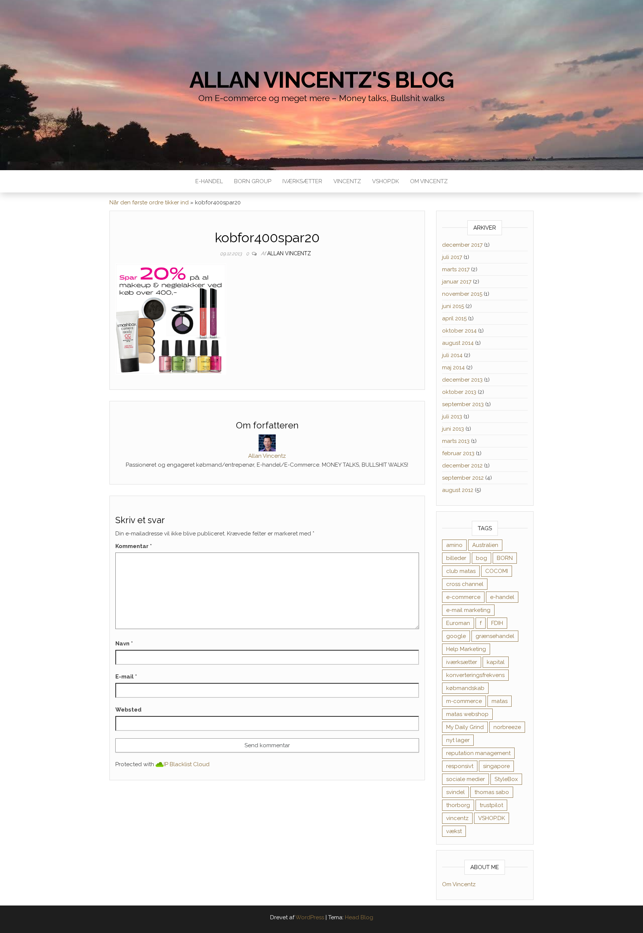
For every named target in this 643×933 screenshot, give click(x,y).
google (456, 636)
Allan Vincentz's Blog (321, 80)
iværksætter (461, 662)
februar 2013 (458, 453)
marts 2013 (456, 441)
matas (500, 701)
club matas (461, 571)
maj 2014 (453, 367)
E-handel (209, 181)
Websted (128, 709)
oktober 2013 (459, 392)
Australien (485, 545)
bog (481, 558)
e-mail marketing (468, 610)
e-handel (502, 597)
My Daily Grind (465, 727)
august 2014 (458, 343)
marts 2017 (456, 269)
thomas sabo (491, 792)
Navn (124, 643)
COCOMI (496, 571)
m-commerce (464, 701)
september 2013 (463, 404)
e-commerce (463, 597)
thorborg (458, 805)
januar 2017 (456, 281)
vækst (454, 831)
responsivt (459, 766)
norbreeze (507, 727)
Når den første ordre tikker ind (149, 202)
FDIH (497, 623)
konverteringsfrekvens (475, 675)
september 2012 (463, 477)
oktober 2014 (459, 330)
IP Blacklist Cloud (186, 764)
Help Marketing (466, 649)
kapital (496, 662)
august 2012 (457, 490)
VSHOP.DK (385, 181)
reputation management (478, 753)
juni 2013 (453, 428)
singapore (496, 766)
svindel (455, 792)
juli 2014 (452, 355)
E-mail (126, 676)
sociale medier (465, 779)
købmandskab (465, 688)
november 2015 (462, 294)
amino (454, 545)
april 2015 (454, 318)
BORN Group (252, 181)
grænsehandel (495, 636)
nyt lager (458, 740)
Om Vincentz (429, 181)
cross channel (464, 584)
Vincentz (347, 181)
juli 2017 (452, 257)
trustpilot (491, 805)
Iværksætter (302, 181)
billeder (456, 558)
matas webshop (467, 714)
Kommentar (133, 546)
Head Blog (359, 917)
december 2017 (462, 245)
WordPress (309, 917)
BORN (505, 558)
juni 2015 (453, 306)
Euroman (458, 623)
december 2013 (462, 379)
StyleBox (506, 779)
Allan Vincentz (289, 253)
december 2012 (462, 465)
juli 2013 (452, 416)
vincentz (457, 818)
